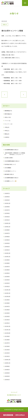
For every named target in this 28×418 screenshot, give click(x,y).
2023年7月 (7, 266)
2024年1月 (7, 250)
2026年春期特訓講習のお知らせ (11, 161)
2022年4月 (7, 313)
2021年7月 (7, 343)
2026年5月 (7, 196)
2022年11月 (7, 293)
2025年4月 (7, 213)
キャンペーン (7, 124)
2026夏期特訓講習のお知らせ (11, 149)
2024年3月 (7, 243)
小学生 (6, 127)
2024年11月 (7, 226)
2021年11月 (7, 329)
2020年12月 (7, 359)
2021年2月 (7, 353)
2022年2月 (7, 319)
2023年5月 (7, 273)
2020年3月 (7, 376)
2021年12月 (7, 326)
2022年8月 (7, 303)
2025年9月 (7, 206)
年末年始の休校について (10, 164)
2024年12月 (7, 223)
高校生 (6, 134)
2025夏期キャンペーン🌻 (10, 181)
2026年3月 (7, 200)
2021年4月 (7, 346)
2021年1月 (7, 356)
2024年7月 (7, 233)
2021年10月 (7, 333)
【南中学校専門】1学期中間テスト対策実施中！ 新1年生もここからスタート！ (14, 153)
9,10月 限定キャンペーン (10, 171)
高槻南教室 (7, 110)
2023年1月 (7, 286)
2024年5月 (7, 240)
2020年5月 (7, 369)
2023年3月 (7, 280)
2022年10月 (7, 296)
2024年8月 (7, 230)
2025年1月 (7, 220)
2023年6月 (7, 270)
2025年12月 (7, 203)
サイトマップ (14, 392)
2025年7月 (7, 210)
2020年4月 (7, 373)
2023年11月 (7, 256)
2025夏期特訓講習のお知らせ (11, 177)
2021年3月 (7, 349)
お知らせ (5, 24)
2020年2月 (7, 379)
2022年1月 (7, 323)
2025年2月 (7, 216)
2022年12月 (7, 290)
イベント (6, 120)
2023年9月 (7, 260)
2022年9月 (7, 300)
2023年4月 (7, 276)
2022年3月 (7, 316)
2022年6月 (7, 309)
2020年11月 (7, 363)
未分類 (6, 137)
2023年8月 (7, 263)
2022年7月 (7, 306)
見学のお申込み (20, 415)
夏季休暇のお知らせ (9, 174)
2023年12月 (7, 253)
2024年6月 (7, 236)
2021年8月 (7, 339)
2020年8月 (7, 366)
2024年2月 (7, 246)
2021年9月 (7, 336)
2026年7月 (7, 193)
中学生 (6, 130)
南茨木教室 (7, 114)
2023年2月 (7, 283)
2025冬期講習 (7, 167)
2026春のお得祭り (8, 157)
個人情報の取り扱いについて (14, 394)
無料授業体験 (8, 415)
